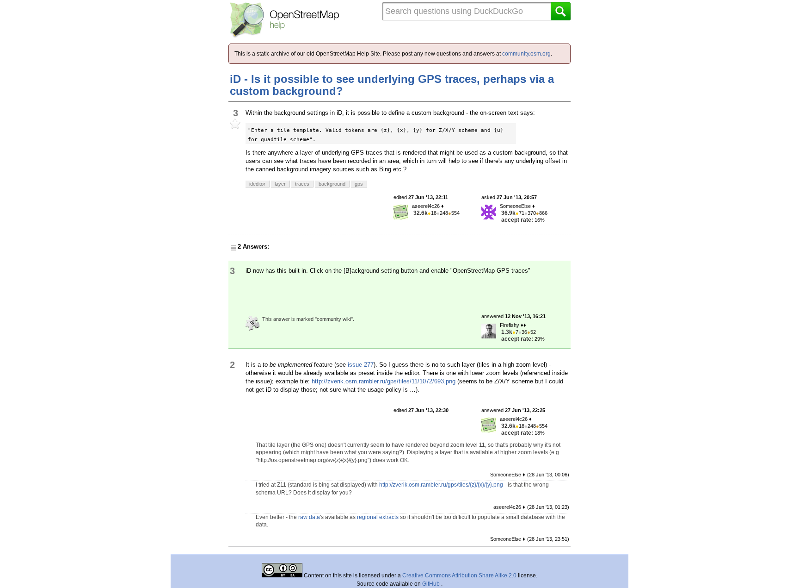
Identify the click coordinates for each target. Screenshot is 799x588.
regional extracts (378, 517)
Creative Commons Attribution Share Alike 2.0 (459, 575)
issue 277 (361, 364)
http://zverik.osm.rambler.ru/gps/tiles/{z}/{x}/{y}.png (441, 485)
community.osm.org (526, 53)
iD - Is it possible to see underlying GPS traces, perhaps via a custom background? (392, 85)
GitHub (431, 584)
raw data (309, 517)
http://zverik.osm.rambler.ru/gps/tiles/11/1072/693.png (383, 381)
